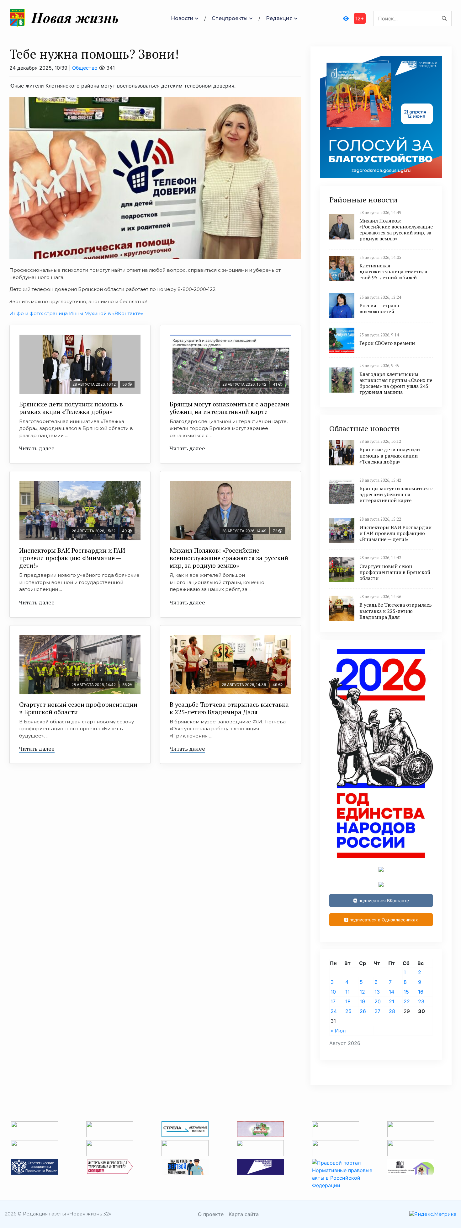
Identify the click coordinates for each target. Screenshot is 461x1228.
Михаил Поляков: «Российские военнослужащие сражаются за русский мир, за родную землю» (229, 558)
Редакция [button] (279, 18)
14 (391, 992)
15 (406, 992)
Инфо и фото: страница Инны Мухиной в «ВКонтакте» (76, 313)
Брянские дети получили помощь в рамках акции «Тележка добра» (71, 408)
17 (333, 1001)
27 (377, 1011)
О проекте (211, 1214)
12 (362, 992)
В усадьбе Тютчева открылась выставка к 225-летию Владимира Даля (229, 708)
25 (348, 1011)
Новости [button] (182, 18)
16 (420, 992)
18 (348, 1001)
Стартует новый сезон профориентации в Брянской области (78, 708)
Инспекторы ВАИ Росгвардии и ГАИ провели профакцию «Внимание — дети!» (72, 558)
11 (347, 992)
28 (392, 1011)
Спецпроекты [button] (230, 18)
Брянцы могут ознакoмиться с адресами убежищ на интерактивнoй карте (229, 408)
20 (377, 1001)
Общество (85, 68)
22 (407, 1001)
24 (334, 1011)
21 (391, 1001)
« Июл (338, 1030)
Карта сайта (244, 1214)
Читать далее (37, 448)
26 (363, 1011)
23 (421, 1001)
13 (377, 992)
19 (362, 1001)
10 (333, 992)
